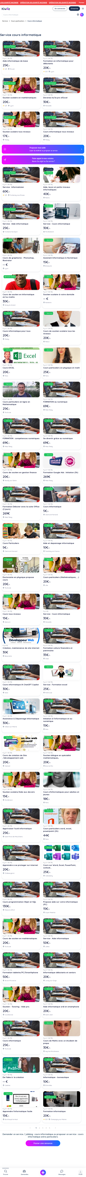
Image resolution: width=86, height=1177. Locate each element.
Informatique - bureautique (56, 1077)
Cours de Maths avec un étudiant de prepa (60, 1041)
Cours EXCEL (8, 368)
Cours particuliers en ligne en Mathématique (16, 403)
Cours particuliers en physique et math (61, 368)
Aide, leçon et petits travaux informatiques (56, 188)
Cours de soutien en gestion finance (20, 472)
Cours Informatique (52, 506)
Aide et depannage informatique (58, 543)
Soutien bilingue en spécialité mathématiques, (57, 756)
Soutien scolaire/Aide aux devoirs (19, 792)
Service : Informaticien (13, 187)
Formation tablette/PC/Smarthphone (20, 972)
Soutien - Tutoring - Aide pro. (16, 1006)
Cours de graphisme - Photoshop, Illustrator (18, 259)
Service (5, 21)
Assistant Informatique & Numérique (60, 258)
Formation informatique (54, 1111)
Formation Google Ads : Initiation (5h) (60, 472)
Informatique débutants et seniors (59, 972)
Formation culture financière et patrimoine (57, 649)
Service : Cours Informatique (56, 614)
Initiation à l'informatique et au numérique (57, 719)
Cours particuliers (17, 21)
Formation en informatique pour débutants (58, 62)
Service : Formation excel (55, 684)
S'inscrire (74, 9)
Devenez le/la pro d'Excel (55, 97)
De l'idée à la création (13, 1077)
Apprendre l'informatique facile (17, 1111)
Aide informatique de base (15, 61)
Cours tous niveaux (12, 614)
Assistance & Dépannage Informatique (21, 718)
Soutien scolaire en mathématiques (19, 97)
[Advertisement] (43, 28)
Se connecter (60, 9)
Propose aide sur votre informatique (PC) (60, 903)
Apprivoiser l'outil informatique (17, 828)
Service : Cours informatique (56, 224)
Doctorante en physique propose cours (18, 578)
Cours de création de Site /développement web (15, 756)
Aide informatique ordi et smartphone (61, 1006)
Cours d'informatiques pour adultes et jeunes (61, 793)
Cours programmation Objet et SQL (19, 902)
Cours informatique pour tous (16, 331)
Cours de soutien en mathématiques (20, 938)
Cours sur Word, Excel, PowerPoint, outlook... (59, 866)
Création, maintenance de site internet (21, 648)
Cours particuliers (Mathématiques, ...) (61, 577)
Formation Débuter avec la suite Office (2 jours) (21, 507)
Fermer (81, 2)
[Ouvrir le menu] (83, 8)
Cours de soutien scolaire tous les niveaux (59, 332)
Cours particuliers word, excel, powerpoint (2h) (57, 829)
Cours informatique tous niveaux (58, 131)
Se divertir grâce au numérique (58, 438)
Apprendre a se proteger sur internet (20, 865)
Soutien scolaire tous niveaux (16, 131)
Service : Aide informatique (15, 224)
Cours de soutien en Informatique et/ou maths (18, 295)
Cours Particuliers (11, 543)
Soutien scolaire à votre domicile (58, 294)
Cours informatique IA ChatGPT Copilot (21, 684)
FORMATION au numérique (55, 402)
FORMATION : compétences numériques (21, 438)
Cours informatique (34, 21)
